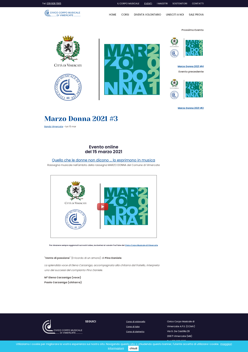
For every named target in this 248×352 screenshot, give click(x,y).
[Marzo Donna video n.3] (104, 206)
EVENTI (148, 3)
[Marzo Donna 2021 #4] (185, 48)
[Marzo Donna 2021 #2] (185, 90)
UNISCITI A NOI (175, 14)
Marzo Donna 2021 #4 (191, 66)
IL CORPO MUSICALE (128, 3)
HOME (112, 14)
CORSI (125, 14)
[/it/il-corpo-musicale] (62, 13)
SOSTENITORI (180, 3)
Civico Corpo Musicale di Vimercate (141, 245)
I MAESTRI (162, 3)
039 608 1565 (54, 3)
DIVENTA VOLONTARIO (147, 14)
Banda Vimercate (53, 126)
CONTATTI (198, 3)
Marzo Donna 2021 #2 (191, 108)
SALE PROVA (196, 14)
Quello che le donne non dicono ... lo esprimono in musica (103, 160)
